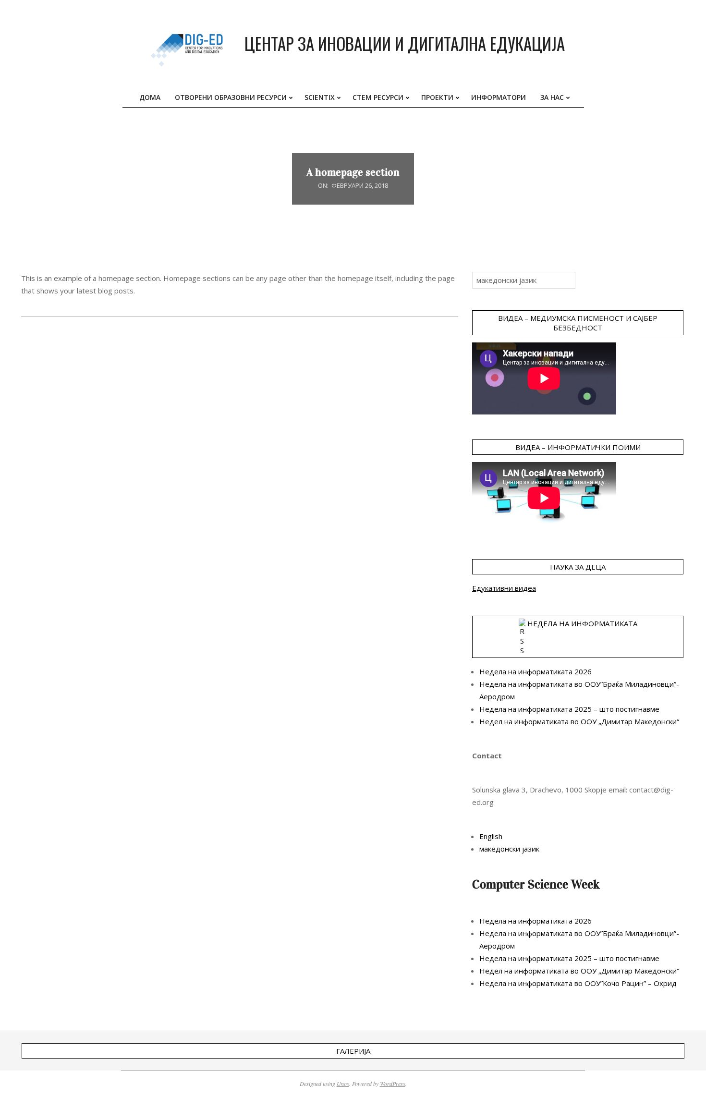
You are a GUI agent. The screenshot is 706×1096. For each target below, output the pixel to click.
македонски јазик (509, 848)
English (490, 836)
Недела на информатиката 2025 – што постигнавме (569, 709)
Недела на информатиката (582, 623)
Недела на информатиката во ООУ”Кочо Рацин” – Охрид (578, 983)
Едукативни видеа (504, 588)
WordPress (392, 1083)
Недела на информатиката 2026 (535, 671)
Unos (343, 1083)
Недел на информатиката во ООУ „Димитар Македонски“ (579, 721)
